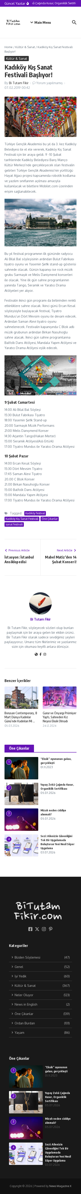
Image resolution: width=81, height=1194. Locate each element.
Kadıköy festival (35, 513)
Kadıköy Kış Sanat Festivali (22, 518)
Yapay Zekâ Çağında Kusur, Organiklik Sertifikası (57, 1097)
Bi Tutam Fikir (19, 83)
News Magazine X (60, 1186)
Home (8, 47)
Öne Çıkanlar (50, 518)
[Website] (36, 655)
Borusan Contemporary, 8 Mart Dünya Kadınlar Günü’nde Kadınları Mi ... (20, 717)
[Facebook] (40, 655)
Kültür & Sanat (25, 47)
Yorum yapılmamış (49, 83)
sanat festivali (14, 524)
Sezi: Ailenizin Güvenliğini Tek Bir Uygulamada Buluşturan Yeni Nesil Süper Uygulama (58, 1152)
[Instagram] (44, 655)
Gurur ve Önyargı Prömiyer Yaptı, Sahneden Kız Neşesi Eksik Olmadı (59, 717)
